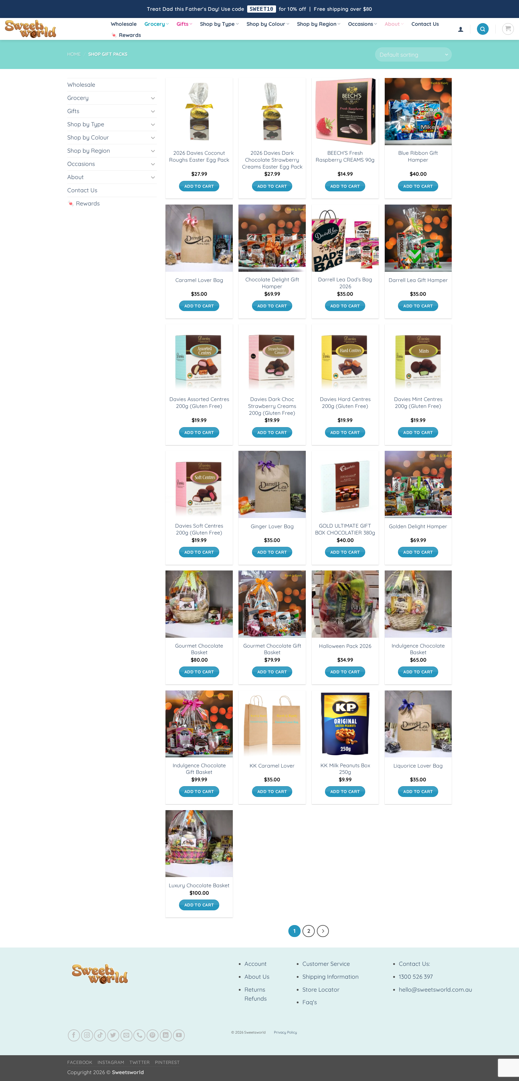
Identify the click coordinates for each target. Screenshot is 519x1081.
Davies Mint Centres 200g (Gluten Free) (418, 402)
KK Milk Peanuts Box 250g (345, 768)
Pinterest (167, 1062)
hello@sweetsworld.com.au (435, 989)
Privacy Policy (285, 1032)
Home (74, 54)
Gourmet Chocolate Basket (199, 649)
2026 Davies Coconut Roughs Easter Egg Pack (199, 156)
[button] (461, 29)
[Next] (323, 931)
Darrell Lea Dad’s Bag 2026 (345, 282)
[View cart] (508, 29)
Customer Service (326, 963)
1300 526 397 (416, 976)
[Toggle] (153, 98)
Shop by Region (316, 24)
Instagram (111, 1062)
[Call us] (139, 1035)
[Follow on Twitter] (113, 1035)
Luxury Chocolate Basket (199, 885)
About (392, 24)
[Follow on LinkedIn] (166, 1035)
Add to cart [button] (199, 186)
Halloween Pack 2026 (345, 646)
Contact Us (425, 24)
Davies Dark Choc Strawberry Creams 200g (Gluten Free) (272, 406)
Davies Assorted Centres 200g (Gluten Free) (199, 402)
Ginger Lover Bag (272, 526)
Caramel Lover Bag (199, 280)
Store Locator (320, 989)
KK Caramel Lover (272, 765)
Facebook (80, 1062)
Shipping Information (330, 976)
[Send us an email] (126, 1035)
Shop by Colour (266, 24)
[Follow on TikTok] (100, 1035)
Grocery (154, 24)
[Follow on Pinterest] (153, 1035)
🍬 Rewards (126, 35)
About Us (256, 976)
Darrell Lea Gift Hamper (418, 280)
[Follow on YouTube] (179, 1035)
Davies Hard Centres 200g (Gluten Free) (345, 402)
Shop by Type (217, 24)
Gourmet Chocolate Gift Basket (272, 649)
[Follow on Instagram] (87, 1035)
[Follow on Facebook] (74, 1035)
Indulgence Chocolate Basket (418, 649)
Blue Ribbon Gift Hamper (418, 156)
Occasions (360, 24)
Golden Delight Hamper (418, 526)
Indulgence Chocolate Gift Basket (199, 768)
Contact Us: (414, 963)
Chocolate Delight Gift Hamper (272, 282)
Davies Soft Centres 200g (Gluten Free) (199, 529)
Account (255, 963)
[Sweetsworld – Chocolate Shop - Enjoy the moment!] (51, 29)
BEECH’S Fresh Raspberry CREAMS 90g (345, 156)
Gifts (182, 24)
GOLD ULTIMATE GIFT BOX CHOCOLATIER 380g (345, 529)
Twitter (139, 1062)
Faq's (309, 1002)
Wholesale (124, 24)
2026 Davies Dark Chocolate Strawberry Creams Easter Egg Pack (272, 159)
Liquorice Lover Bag (418, 765)
